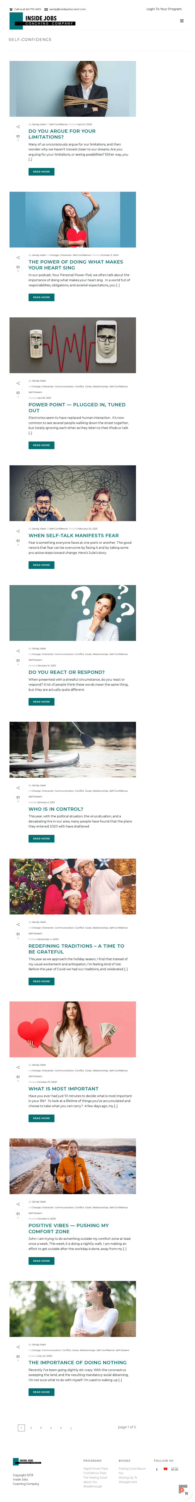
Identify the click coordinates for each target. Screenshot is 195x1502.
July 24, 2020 (44, 1355)
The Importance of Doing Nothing (78, 1362)
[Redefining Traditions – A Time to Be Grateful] (73, 886)
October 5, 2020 (46, 1218)
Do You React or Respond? (67, 672)
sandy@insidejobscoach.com (67, 9)
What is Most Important (64, 1089)
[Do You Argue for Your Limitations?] (73, 89)
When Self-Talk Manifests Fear (74, 535)
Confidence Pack (94, 1473)
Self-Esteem (35, 392)
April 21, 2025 (84, 124)
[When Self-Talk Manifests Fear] (73, 493)
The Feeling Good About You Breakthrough (95, 1482)
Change (54, 255)
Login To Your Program (164, 9)
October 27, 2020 (47, 1081)
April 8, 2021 (44, 397)
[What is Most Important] (73, 1029)
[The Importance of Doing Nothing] (73, 1309)
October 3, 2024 (110, 255)
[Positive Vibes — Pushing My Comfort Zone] (73, 1166)
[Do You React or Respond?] (73, 613)
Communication (64, 386)
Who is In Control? (56, 809)
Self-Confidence (59, 124)
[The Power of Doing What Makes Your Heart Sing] (73, 220)
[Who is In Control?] (73, 750)
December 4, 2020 (47, 939)
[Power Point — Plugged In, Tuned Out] (73, 345)
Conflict (79, 386)
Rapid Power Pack (95, 1468)
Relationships (100, 386)
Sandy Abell (39, 124)
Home (153, 47)
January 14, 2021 (46, 665)
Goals (88, 386)
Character (66, 255)
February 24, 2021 (87, 528)
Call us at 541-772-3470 (27, 9)
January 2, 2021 (46, 802)
